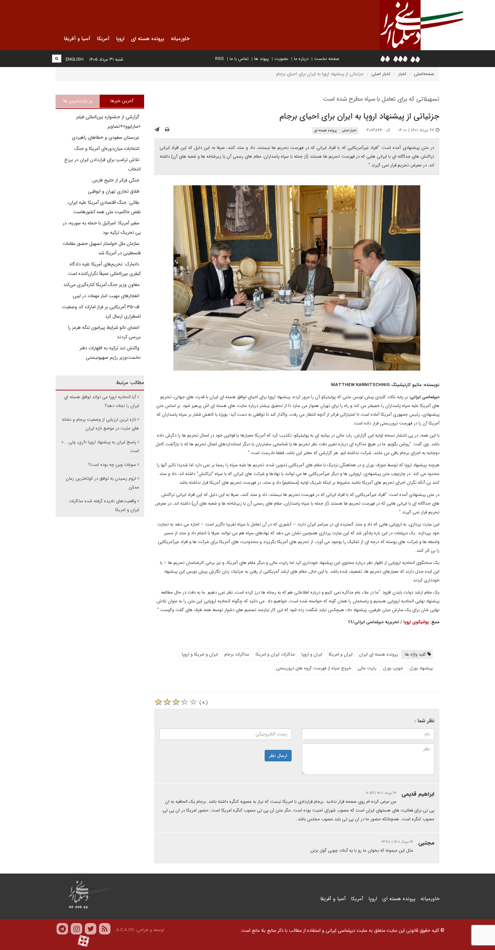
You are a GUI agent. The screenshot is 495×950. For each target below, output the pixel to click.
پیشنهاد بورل (421, 668)
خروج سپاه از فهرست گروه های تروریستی (313, 668)
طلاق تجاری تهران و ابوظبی (114, 191)
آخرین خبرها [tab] (121, 100)
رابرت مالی (367, 668)
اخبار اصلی (380, 73)
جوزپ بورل (393, 668)
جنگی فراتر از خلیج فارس (116, 180)
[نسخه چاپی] (167, 129)
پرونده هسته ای (325, 130)
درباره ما (301, 58)
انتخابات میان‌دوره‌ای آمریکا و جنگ (107, 148)
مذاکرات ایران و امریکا (275, 654)
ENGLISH (75, 59)
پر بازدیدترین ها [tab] (77, 100)
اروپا (372, 899)
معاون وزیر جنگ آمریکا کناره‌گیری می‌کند (102, 284)
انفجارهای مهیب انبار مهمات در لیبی (107, 295)
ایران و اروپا (311, 654)
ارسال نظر (278, 755)
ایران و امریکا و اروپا (200, 654)
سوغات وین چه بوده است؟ (112, 464)
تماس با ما (239, 58)
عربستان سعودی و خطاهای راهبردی (106, 137)
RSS (219, 58)
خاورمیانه (430, 899)
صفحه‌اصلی (424, 73)
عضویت (281, 58)
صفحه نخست (326, 58)
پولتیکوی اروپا (415, 622)
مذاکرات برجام (236, 654)
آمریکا (357, 899)
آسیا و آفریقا (333, 899)
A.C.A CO (125, 929)
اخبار (402, 73)
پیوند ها (261, 58)
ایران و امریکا (341, 654)
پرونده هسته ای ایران (378, 654)
